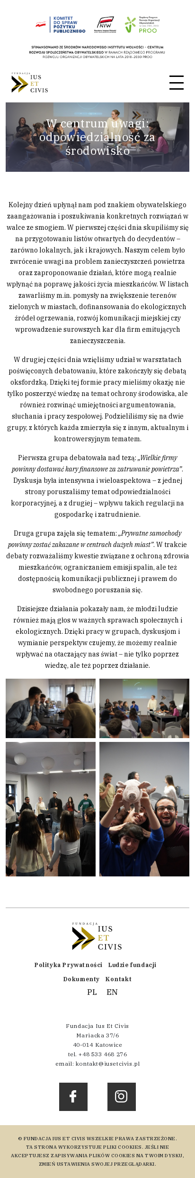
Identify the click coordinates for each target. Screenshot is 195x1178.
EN (112, 992)
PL (92, 992)
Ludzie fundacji (132, 964)
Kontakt (119, 979)
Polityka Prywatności (69, 964)
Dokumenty (81, 979)
